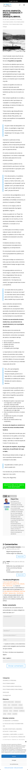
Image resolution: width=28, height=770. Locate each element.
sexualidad (14, 713)
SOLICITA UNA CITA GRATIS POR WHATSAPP (14, 486)
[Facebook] (7, 506)
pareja (4, 713)
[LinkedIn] (8, 506)
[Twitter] (5, 506)
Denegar (14, 760)
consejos (20, 705)
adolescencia (17, 702)
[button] (26, 741)
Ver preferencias (14, 764)
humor (10, 710)
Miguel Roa (14, 499)
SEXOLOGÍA (6, 692)
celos (9, 705)
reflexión (9, 713)
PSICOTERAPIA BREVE (8, 22)
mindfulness (21, 710)
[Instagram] (6, 509)
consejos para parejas (18, 708)
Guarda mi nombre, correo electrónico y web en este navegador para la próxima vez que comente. (14, 646)
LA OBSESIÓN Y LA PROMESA (10, 720)
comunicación (14, 705)
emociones (5, 710)
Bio (5, 496)
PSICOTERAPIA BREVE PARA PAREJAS (13, 689)
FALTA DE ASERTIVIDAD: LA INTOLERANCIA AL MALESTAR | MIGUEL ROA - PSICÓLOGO (14, 584)
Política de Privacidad (9, 767)
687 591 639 (14, 1)
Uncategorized (7, 695)
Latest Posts (13, 496)
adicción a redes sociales (8, 702)
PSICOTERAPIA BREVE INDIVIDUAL (12, 686)
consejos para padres (7, 708)
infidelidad (15, 710)
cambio (4, 705)
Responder (21, 556)
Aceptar (14, 756)
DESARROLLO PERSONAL (16, 19)
